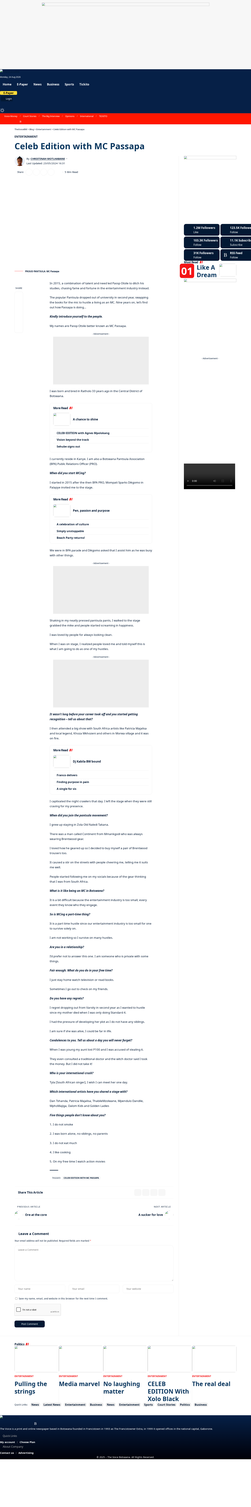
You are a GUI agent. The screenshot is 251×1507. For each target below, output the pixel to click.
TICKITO (103, 116)
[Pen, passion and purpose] (61, 510)
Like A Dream (207, 271)
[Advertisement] (101, 360)
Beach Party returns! (71, 538)
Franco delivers (67, 775)
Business (96, 1405)
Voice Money (10, 116)
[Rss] (20, 121)
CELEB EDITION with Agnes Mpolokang (83, 433)
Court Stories (29, 116)
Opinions (69, 116)
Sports (148, 1405)
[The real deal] (214, 1359)
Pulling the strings (31, 1387)
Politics (185, 1405)
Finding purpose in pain (73, 782)
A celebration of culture (73, 524)
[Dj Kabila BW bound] (61, 761)
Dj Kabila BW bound (87, 761)
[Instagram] (13, 121)
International (86, 116)
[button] (125, 104)
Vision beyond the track (73, 440)
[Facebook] (2, 121)
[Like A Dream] (227, 270)
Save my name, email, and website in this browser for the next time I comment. (63, 1298)
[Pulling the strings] (37, 1359)
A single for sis (66, 789)
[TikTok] (17, 121)
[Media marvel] (81, 1359)
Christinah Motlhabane (48, 158)
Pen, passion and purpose (91, 511)
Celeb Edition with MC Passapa (81, 1177)
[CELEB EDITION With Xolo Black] (170, 1359)
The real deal (211, 1384)
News (35, 1405)
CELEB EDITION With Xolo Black (168, 1391)
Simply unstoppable (70, 531)
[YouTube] (9, 121)
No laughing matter (121, 1387)
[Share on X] (29, 172)
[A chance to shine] (61, 419)
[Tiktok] (202, 255)
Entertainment (26, 136)
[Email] (36, 172)
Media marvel (79, 1384)
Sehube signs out (68, 446)
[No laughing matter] (125, 1359)
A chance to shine (85, 419)
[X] (6, 121)
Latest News (52, 1405)
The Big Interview (51, 116)
